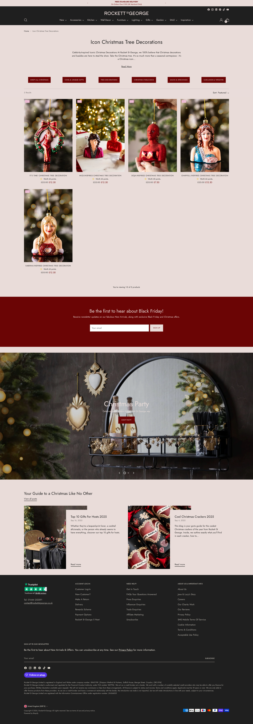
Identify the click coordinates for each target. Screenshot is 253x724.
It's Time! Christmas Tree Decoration (48, 175)
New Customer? (82, 594)
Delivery (79, 604)
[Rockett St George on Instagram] (212, 9)
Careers (181, 599)
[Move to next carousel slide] (133, 473)
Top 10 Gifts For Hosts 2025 (89, 516)
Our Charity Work (186, 604)
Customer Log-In (83, 589)
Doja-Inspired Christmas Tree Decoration (152, 175)
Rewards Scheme (83, 609)
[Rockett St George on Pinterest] (220, 9)
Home (26, 31)
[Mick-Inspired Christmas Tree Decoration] (100, 135)
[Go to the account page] (221, 20)
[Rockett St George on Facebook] (208, 9)
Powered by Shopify (31, 713)
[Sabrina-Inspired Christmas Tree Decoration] (48, 225)
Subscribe (210, 658)
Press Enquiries (133, 599)
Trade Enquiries (133, 609)
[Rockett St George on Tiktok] (224, 9)
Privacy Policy (184, 614)
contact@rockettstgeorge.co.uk (38, 603)
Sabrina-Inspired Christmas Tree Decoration (48, 265)
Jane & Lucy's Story (187, 594)
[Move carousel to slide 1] (124, 473)
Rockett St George (45, 710)
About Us (182, 589)
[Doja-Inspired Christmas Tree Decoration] (152, 135)
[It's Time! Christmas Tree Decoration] (48, 135)
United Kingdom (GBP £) (37, 706)
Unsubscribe (132, 619)
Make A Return (82, 599)
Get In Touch (132, 589)
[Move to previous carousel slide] (120, 473)
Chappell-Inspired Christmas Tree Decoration (204, 175)
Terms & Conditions (187, 629)
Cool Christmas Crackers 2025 (194, 516)
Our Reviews (184, 609)
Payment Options (83, 614)
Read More (126, 66)
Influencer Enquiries (135, 604)
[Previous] (87, 3)
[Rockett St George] (126, 13)
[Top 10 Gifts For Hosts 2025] (55, 537)
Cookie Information (187, 624)
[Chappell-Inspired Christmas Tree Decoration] (205, 135)
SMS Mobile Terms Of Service (192, 619)
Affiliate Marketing (135, 614)
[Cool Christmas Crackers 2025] (159, 537)
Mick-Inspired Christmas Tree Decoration (100, 175)
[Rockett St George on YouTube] (227, 9)
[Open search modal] (26, 20)
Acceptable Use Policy (188, 634)
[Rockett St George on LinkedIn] (216, 9)
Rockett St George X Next (87, 619)
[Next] (165, 3)
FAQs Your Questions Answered (141, 594)
